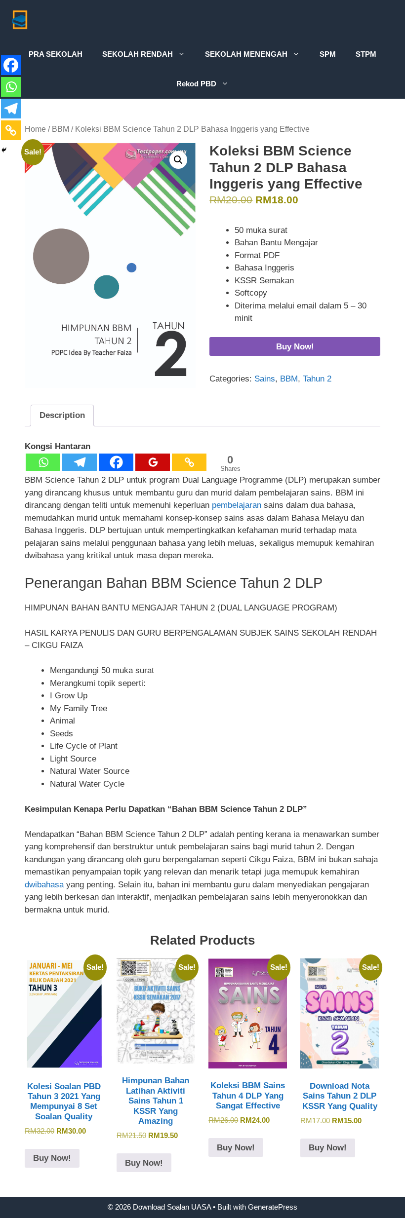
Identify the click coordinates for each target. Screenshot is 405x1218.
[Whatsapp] (43, 462)
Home (35, 129)
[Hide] (4, 150)
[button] (178, 160)
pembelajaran (236, 505)
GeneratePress (272, 1207)
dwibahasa (45, 884)
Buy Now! (295, 346)
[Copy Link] (189, 462)
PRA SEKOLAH (55, 54)
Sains (264, 378)
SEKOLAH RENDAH (137, 54)
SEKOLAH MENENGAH (246, 54)
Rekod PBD (196, 83)
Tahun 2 (317, 378)
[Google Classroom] (152, 462)
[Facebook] (116, 462)
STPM (366, 54)
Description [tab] (62, 415)
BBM (60, 129)
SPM (328, 54)
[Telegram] (79, 462)
